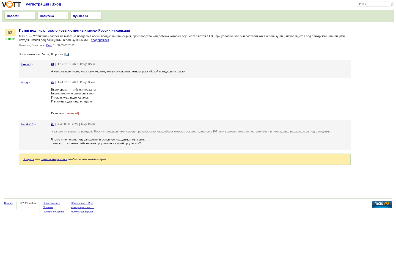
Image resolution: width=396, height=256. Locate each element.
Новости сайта (51, 203)
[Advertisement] (373, 97)
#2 (52, 82)
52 (10, 33)
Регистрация (37, 4)
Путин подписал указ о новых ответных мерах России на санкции (74, 30)
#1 (52, 64)
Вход (56, 4)
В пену (10, 39)
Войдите (28, 159)
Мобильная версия (82, 211)
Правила (48, 207)
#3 (52, 124)
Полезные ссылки (53, 211)
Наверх (8, 203)
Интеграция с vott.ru (82, 207)
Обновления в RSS (82, 203)
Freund (25, 64)
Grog (49, 45)
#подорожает (100, 40)
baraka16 (27, 124)
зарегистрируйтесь (54, 159)
